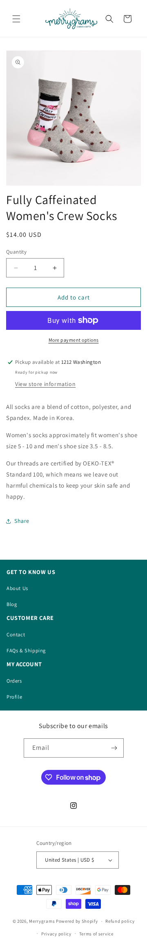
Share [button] (21, 520)
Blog (12, 604)
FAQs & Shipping (26, 650)
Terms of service (96, 934)
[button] (16, 19)
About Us (17, 588)
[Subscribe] (114, 748)
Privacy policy (56, 934)
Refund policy (119, 921)
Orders (14, 680)
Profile (14, 696)
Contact (16, 634)
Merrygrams (42, 921)
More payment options (74, 340)
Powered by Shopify (77, 921)
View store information (45, 384)
